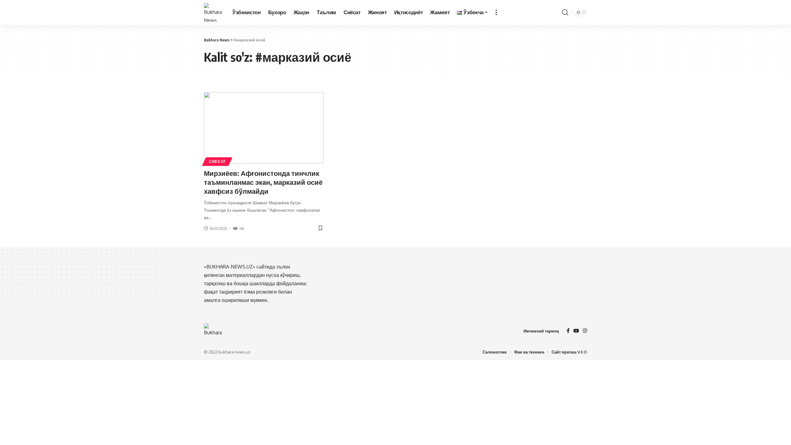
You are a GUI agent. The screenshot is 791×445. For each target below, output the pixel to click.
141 (241, 228)
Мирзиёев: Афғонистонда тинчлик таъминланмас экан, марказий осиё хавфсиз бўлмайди (263, 182)
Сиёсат (217, 161)
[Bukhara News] (213, 12)
